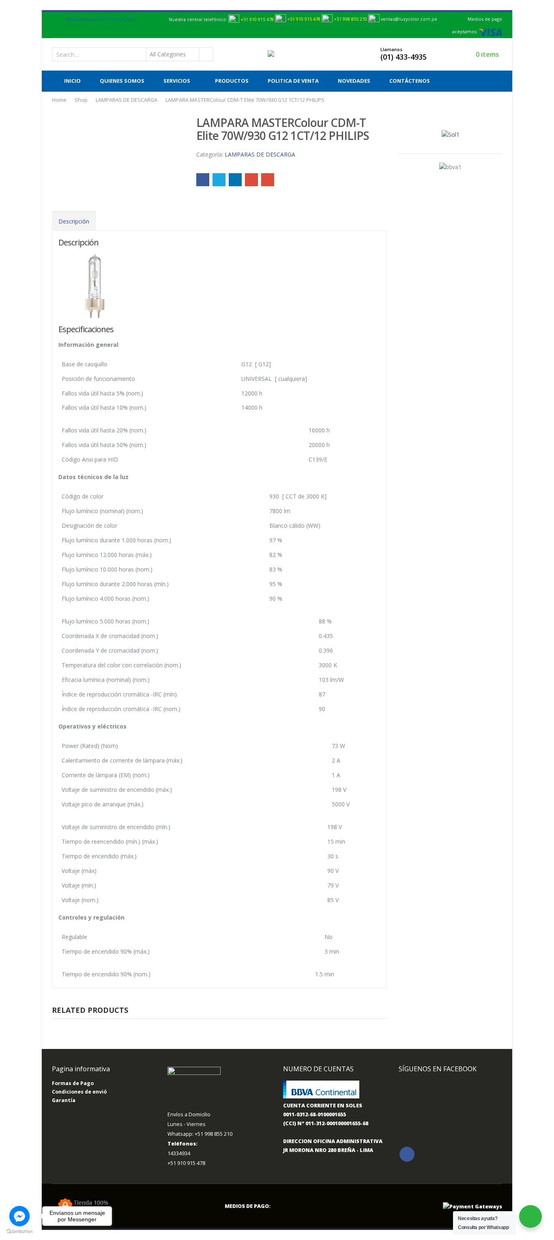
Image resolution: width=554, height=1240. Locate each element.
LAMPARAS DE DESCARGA (260, 154)
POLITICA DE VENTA (293, 80)
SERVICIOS (176, 80)
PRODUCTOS (232, 80)
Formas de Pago (73, 1083)
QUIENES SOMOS (122, 80)
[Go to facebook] (19, 1216)
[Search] (205, 54)
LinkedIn (235, 179)
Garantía (63, 1100)
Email (267, 179)
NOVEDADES (354, 80)
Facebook (202, 179)
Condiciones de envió (79, 1091)
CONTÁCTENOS (409, 80)
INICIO (72, 80)
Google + (251, 179)
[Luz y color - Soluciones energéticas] (285, 54)
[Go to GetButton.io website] (19, 1231)
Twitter (219, 179)
